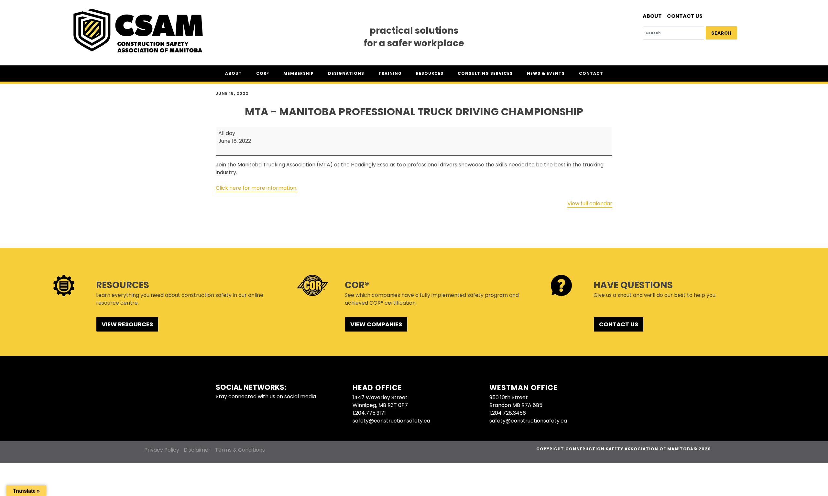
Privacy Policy (161, 450)
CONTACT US (618, 324)
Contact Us (685, 16)
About (652, 16)
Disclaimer (197, 450)
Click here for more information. (256, 188)
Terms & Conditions (240, 450)
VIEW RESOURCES (127, 324)
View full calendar (589, 203)
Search (721, 33)
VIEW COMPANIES (376, 324)
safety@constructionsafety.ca (391, 420)
